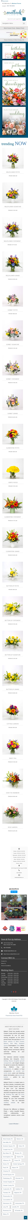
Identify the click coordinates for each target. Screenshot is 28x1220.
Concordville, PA (7, 1199)
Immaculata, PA (19, 1203)
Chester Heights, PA (8, 1182)
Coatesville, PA (7, 1189)
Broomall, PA (19, 1178)
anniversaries (7, 1069)
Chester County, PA (8, 1185)
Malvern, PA (20, 1139)
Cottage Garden (13, 724)
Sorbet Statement (12, 379)
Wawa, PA (6, 1214)
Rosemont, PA (7, 1210)
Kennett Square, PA (8, 1174)
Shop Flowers (14, 35)
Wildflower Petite (13, 172)
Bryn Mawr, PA (7, 1153)
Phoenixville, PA (7, 1196)
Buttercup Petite (12, 586)
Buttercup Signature (12, 655)
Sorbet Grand (13, 413)
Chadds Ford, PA (8, 1149)
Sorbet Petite (13, 310)
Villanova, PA (6, 1160)
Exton (18, 1045)
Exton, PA (21, 1146)
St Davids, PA (18, 1210)
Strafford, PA (18, 1189)
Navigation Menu (7, 23)
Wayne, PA (15, 1167)
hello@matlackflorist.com (10, 951)
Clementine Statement (12, 517)
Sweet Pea (12, 758)
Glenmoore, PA (7, 1203)
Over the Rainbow (12, 793)
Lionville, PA (15, 1207)
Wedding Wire (10, 1094)
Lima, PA (5, 1207)
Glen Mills (13, 1043)
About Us (3, 963)
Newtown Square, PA (9, 1146)
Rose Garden (12, 827)
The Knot (21, 1094)
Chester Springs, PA (18, 1164)
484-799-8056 (11, 6)
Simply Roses (13, 482)
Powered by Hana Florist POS (14, 1015)
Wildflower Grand (13, 275)
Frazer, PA (17, 1160)
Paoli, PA (5, 1167)
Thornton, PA (6, 1192)
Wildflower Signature (13, 207)
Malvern (6, 1043)
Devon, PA (6, 1164)
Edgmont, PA (17, 1192)
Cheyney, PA (6, 1171)
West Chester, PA (8, 1139)
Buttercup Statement (13, 620)
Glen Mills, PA (7, 1142)
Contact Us (4, 961)
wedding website (9, 1102)
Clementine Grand (12, 551)
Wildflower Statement (12, 241)
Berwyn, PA (18, 1153)
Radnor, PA (20, 1156)
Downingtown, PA (8, 1156)
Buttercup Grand (12, 689)
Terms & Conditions (6, 965)
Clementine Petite (12, 448)
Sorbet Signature (12, 344)
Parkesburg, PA (7, 1178)
